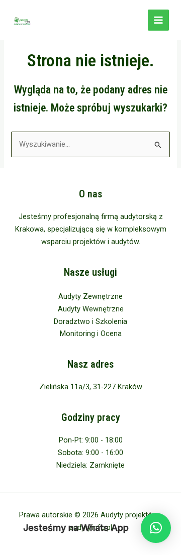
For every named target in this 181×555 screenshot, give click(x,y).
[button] (156, 528)
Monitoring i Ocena (91, 333)
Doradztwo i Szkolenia (90, 321)
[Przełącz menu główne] (158, 20)
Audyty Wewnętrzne (91, 308)
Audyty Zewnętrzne (90, 296)
